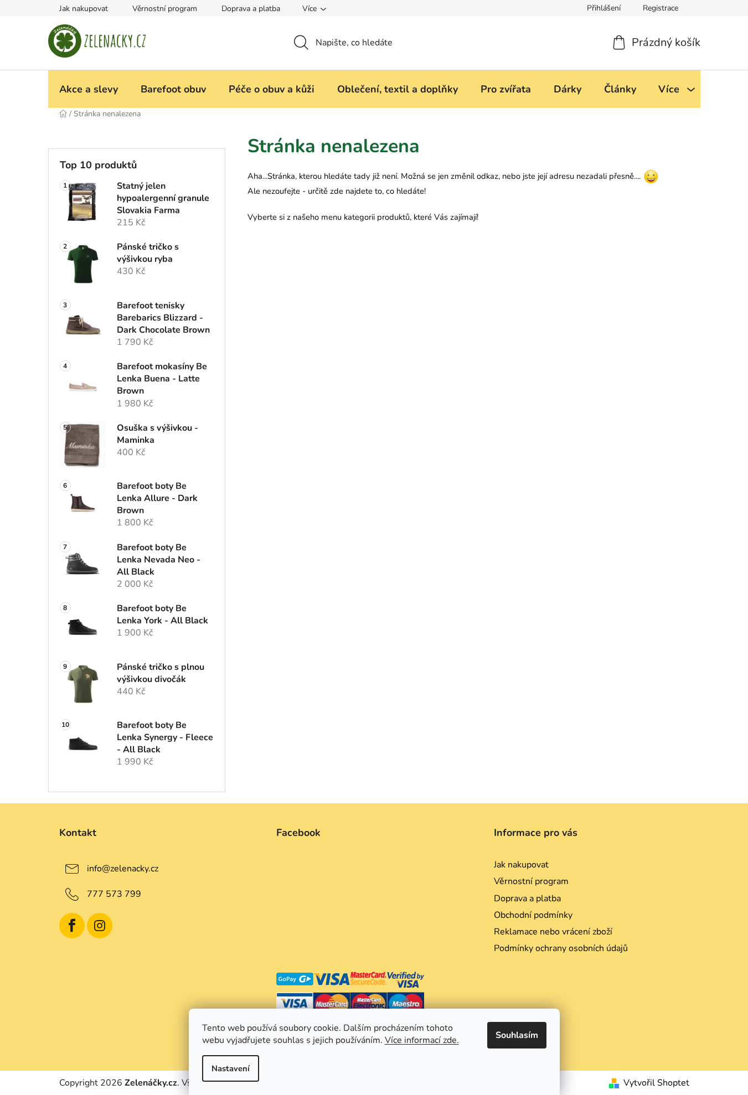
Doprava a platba (250, 8)
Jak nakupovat (83, 8)
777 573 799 (114, 894)
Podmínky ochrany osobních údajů (561, 948)
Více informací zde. (422, 1040)
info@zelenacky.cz (122, 868)
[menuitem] (88, 89)
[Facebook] (72, 925)
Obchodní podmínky (533, 915)
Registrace (660, 8)
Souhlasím (517, 1035)
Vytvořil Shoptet (656, 1083)
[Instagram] (99, 925)
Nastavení (230, 1068)
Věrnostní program (164, 8)
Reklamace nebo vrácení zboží (553, 932)
